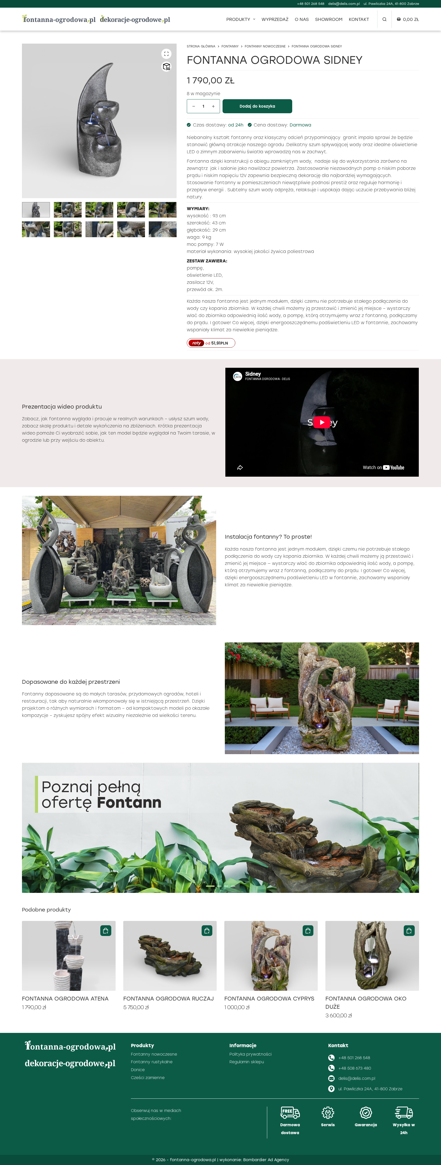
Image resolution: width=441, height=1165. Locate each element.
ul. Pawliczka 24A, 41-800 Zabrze (370, 1088)
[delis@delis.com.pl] (331, 1078)
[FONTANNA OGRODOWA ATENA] (68, 956)
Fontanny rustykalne (152, 1061)
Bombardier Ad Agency (266, 1159)
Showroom (328, 19)
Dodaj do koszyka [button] (105, 930)
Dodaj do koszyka (257, 106)
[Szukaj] (384, 19)
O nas (302, 19)
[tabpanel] (220, 828)
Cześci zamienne (148, 1077)
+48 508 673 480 (354, 1068)
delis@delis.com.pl (344, 4)
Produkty (238, 19)
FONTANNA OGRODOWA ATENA (65, 998)
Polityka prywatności (250, 1054)
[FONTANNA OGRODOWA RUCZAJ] (170, 956)
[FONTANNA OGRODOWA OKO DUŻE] (372, 956)
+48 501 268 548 (310, 4)
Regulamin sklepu (246, 1061)
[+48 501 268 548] (331, 1058)
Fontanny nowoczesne (154, 1054)
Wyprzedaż (275, 19)
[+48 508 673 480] (331, 1068)
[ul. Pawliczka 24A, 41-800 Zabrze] (331, 1088)
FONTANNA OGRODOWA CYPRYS (269, 998)
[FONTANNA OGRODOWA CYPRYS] (271, 956)
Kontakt (359, 19)
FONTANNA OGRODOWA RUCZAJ (168, 998)
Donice (138, 1069)
